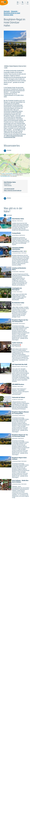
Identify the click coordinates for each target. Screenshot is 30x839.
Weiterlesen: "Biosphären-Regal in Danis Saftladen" (15, 467)
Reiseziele (14, 11)
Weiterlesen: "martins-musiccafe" (15, 352)
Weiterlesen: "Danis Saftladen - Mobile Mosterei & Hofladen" (15, 489)
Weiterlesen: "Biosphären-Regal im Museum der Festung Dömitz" (15, 421)
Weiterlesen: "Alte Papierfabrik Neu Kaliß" (15, 373)
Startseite (7, 11)
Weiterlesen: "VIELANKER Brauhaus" (15, 389)
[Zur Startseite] (4, 3)
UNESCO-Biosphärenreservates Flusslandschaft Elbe (13, 136)
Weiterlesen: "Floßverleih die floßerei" (15, 403)
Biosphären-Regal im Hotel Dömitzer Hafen (12, 14)
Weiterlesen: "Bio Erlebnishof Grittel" (15, 309)
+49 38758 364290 (9, 189)
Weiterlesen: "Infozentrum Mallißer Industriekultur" (15, 256)
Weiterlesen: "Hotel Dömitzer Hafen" (15, 224)
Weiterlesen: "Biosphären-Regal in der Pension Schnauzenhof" (15, 329)
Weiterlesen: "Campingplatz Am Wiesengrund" (15, 294)
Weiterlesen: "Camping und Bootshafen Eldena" (15, 277)
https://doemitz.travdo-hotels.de (12, 190)
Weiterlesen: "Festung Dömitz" (15, 239)
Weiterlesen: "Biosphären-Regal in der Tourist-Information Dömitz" (15, 444)
